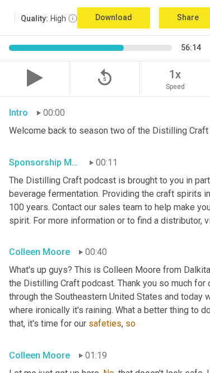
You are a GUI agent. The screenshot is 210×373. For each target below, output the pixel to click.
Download (113, 17)
